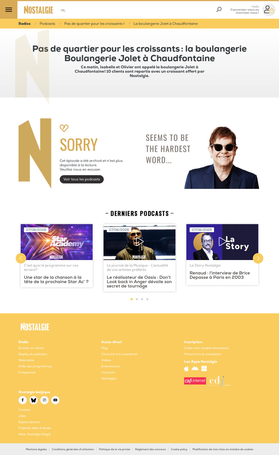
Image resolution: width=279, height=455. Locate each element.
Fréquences (27, 372)
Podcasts (47, 24)
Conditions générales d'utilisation (73, 449)
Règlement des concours (150, 449)
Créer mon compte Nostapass (206, 348)
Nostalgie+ (109, 378)
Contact (25, 410)
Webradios (26, 360)
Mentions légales (36, 449)
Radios (25, 24)
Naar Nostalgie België (35, 434)
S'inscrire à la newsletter (119, 354)
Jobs (22, 416)
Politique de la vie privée (114, 449)
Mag (104, 348)
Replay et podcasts (33, 354)
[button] (131, 299)
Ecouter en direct (31, 348)
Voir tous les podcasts (81, 179)
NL (62, 10)
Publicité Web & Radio (35, 428)
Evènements (110, 366)
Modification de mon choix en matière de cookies (222, 449)
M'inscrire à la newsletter (202, 354)
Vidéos (106, 360)
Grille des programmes (35, 366)
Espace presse (29, 422)
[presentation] (21, 258)
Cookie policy (179, 449)
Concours (108, 372)
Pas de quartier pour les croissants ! (94, 24)
